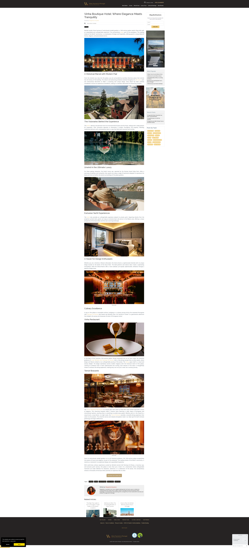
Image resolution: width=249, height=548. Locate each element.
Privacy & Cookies (119, 523)
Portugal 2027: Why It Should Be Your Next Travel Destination (154, 116)
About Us (102, 523)
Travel (157, 135)
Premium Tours (125, 519)
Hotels (96, 481)
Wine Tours (150, 130)
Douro (149, 133)
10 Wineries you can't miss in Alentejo (154, 83)
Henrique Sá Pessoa (92, 314)
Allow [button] (19, 544)
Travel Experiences (157, 140)
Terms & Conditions (109, 523)
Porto (149, 137)
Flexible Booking (145, 523)
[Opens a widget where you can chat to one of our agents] (240, 541)
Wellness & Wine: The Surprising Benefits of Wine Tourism (110, 504)
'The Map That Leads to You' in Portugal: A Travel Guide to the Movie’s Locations (92, 505)
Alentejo (149, 140)
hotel (121, 32)
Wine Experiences (156, 142)
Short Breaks (160, 5)
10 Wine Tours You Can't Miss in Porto (154, 74)
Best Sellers (125, 5)
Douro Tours (157, 144)
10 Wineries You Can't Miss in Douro (154, 76)
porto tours (117, 481)
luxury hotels (110, 481)
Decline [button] (7, 544)
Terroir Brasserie (115, 415)
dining (127, 362)
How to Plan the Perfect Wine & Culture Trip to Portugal (127, 504)
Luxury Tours (143, 5)
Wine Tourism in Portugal (117, 541)
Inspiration (150, 144)
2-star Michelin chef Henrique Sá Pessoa (102, 360)
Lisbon (149, 142)
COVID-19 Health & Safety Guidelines (132, 523)
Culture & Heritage (152, 5)
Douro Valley (155, 137)
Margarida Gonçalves (94, 20)
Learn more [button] (13, 541)
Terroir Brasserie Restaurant (94, 409)
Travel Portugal (102, 481)
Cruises (130, 5)
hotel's (89, 125)
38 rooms (138, 80)
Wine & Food (136, 5)
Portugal (91, 481)
